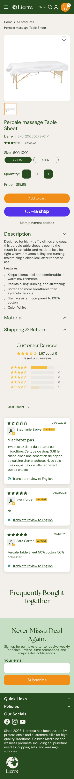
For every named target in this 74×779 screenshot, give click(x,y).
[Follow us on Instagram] (15, 723)
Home (8, 22)
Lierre (8, 136)
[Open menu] (6, 7)
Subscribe (37, 680)
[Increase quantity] (48, 174)
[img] (17, 423)
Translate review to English (33, 479)
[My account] (56, 7)
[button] (42, 7)
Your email (13, 660)
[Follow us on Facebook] (7, 723)
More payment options (37, 223)
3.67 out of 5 (47, 353)
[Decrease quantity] (26, 174)
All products (25, 22)
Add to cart (37, 198)
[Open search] (50, 7)
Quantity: (12, 174)
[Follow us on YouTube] (22, 723)
